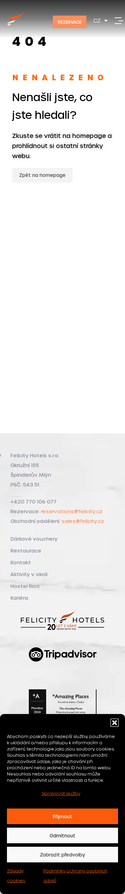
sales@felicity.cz (82, 521)
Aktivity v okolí (28, 574)
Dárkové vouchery (34, 539)
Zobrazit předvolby (62, 854)
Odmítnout (62, 835)
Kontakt (20, 562)
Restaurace (25, 550)
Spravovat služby (61, 793)
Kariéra (19, 598)
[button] (114, 722)
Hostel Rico (25, 586)
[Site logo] (15, 27)
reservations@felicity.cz (71, 511)
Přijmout (62, 816)
